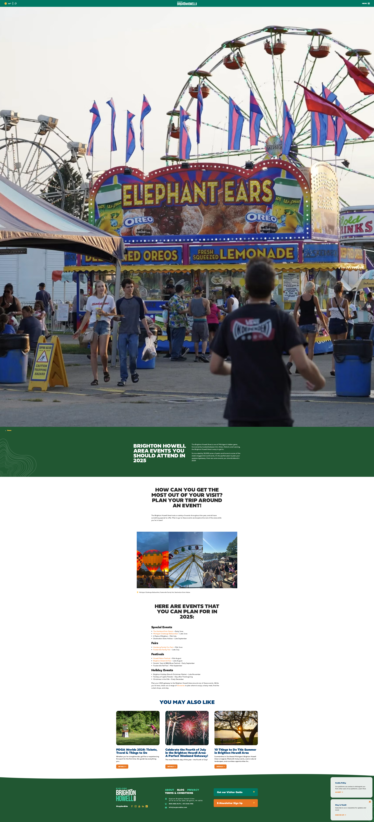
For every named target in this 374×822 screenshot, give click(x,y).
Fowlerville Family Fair (161, 649)
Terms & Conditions (179, 793)
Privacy (193, 790)
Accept (338, 792)
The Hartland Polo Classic (163, 631)
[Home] (187, 3)
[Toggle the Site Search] (16, 3)
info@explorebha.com (178, 807)
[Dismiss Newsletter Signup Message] (369, 801)
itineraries (181, 685)
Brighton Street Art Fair (162, 660)
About (169, 790)
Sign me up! (339, 815)
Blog (180, 790)
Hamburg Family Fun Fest (163, 647)
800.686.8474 (175, 804)
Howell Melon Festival (161, 658)
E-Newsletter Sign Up (230, 803)
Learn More (362, 789)
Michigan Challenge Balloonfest (165, 633)
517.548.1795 (188, 804)
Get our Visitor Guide (229, 792)
